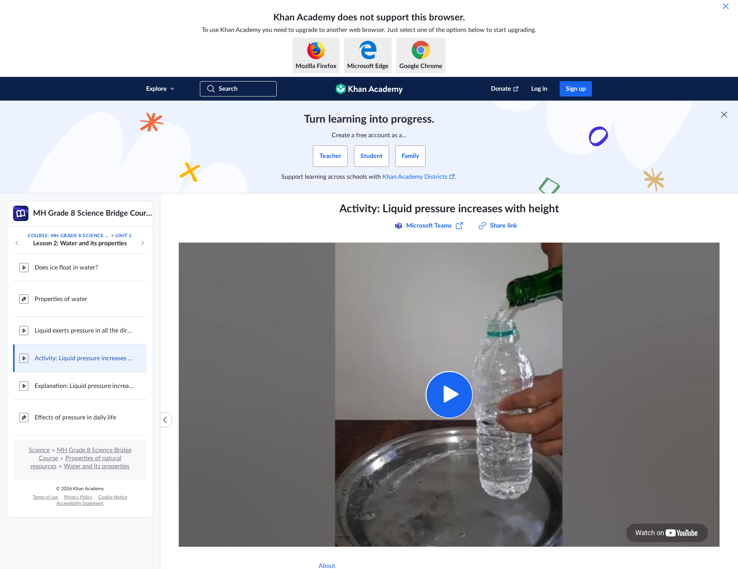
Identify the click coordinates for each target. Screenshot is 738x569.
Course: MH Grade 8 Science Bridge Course (69, 235)
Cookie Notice (112, 497)
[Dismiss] (726, 6)
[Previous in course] (17, 243)
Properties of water (61, 299)
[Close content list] (166, 420)
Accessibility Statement (80, 503)
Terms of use (45, 497)
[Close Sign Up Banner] (724, 114)
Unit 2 (123, 235)
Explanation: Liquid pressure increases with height (85, 386)
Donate (501, 89)
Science (39, 450)
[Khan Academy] (369, 88)
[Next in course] (142, 243)
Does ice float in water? (66, 268)
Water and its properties (97, 466)
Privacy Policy (78, 497)
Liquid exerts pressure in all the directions (85, 331)
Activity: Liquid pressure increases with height (85, 358)
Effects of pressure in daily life (75, 417)
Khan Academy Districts (414, 177)
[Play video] (449, 394)
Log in (539, 89)
